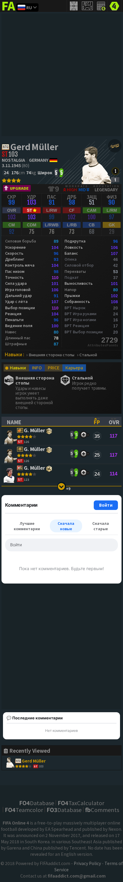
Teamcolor (24, 809)
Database (36, 802)
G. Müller (34, 430)
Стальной (88, 354)
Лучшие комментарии (27, 526)
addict (8, 10)
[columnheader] (45, 421)
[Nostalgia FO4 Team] (115, 146)
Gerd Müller (34, 147)
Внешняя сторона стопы (51, 354)
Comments (102, 809)
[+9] (61, 486)
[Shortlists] (83, 434)
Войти (106, 505)
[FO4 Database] (114, 5)
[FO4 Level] (115, 171)
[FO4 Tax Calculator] (101, 5)
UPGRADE (19, 188)
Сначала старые (100, 526)
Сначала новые (66, 526)
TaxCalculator (81, 802)
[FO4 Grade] (115, 179)
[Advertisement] (61, 74)
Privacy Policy (87, 863)
